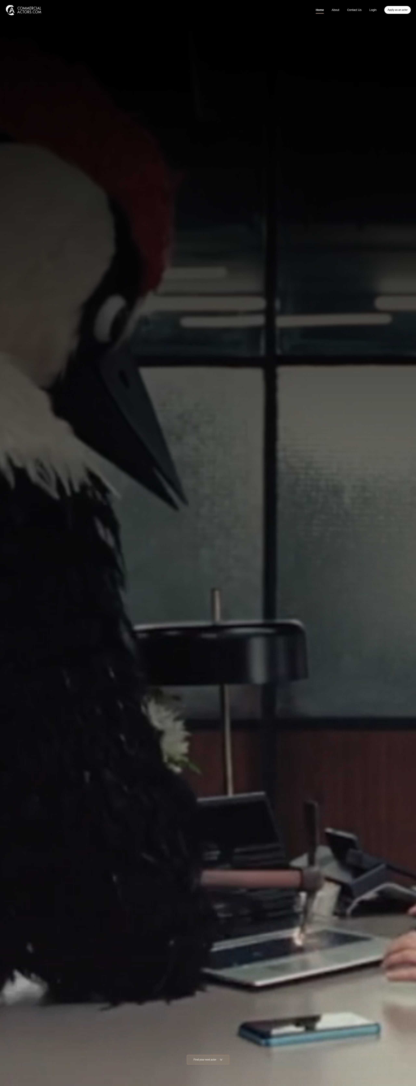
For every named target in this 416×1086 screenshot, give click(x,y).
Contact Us (354, 10)
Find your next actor (205, 1059)
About (335, 10)
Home (320, 10)
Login (373, 10)
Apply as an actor (398, 9)
